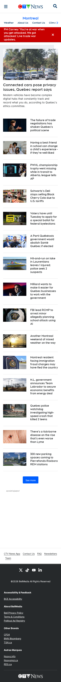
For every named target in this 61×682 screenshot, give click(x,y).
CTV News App (12, 553)
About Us (23, 22)
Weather (9, 22)
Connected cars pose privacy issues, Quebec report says (29, 87)
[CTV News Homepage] (30, 7)
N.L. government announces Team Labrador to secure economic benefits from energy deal (43, 386)
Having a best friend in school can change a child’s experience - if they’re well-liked (44, 147)
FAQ (39, 553)
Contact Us (38, 22)
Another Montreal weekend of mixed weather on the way (42, 339)
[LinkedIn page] (40, 570)
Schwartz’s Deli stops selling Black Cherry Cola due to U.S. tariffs (42, 196)
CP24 (7, 634)
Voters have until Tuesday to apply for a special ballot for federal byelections (43, 218)
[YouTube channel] (34, 570)
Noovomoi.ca (11, 660)
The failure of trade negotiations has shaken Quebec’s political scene (43, 125)
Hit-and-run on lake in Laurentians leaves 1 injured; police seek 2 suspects (42, 265)
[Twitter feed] (21, 570)
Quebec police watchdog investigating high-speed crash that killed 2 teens (42, 412)
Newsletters (50, 553)
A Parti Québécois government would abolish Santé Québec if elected (42, 241)
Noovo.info (9, 656)
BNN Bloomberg (12, 638)
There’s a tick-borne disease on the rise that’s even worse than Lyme (43, 436)
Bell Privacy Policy (13, 612)
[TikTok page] (27, 570)
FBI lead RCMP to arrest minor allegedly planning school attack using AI (42, 316)
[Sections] (6, 6)
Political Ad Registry (14, 620)
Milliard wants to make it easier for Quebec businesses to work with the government (43, 291)
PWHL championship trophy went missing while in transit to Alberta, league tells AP (44, 171)
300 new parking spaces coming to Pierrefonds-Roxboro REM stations (44, 459)
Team (8, 558)
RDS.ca (8, 664)
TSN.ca (8, 642)
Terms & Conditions (14, 616)
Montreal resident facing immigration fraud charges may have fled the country (44, 362)
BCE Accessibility (13, 598)
